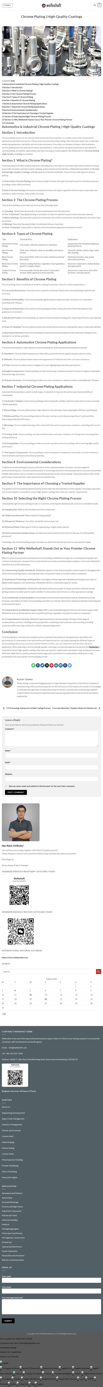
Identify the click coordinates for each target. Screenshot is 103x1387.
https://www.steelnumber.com (15, 957)
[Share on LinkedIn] (61, 665)
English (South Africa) (93, 1373)
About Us (6, 1107)
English (5, 1363)
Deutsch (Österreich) (31, 1368)
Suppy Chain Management (13, 1118)
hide (13, 81)
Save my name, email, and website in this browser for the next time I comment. (42, 786)
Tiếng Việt (24, 1384)
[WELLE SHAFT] (51, 5)
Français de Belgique (63, 1373)
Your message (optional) (12, 1298)
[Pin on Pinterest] (51, 665)
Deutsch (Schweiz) (51, 1368)
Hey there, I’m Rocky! (13, 845)
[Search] (95, 5)
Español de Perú (49, 1379)
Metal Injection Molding (12, 1160)
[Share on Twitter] (42, 665)
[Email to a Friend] (47, 665)
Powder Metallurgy (10, 1165)
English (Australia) (82, 1368)
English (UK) (66, 1368)
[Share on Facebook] (38, 665)
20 (46, 999)
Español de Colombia (68, 1379)
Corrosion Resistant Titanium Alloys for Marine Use (74, 708)
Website (8, 774)
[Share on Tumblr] (65, 665)
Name (8, 751)
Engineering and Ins (10, 1113)
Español (17, 1379)
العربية (82, 1379)
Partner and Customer (11, 1130)
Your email (6, 1287)
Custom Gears (8, 1154)
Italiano (77, 1373)
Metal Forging (8, 1142)
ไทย (33, 1384)
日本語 (91, 1379)
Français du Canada (33, 1373)
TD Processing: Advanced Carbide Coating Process (28, 708)
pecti (20, 1113)
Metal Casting (8, 1148)
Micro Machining (9, 1171)
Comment (9, 729)
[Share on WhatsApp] (33, 665)
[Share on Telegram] (70, 665)
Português (7, 1379)
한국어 (13, 1384)
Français (48, 1373)
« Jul (4, 1013)
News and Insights (10, 1177)
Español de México (31, 1379)
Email (8, 762)
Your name (6, 1276)
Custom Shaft (8, 1136)
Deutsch (19, 1373)
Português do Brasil (11, 1368)
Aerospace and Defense (12, 1193)
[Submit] (98, 971)
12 (31, 995)
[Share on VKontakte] (56, 665)
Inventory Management (12, 1124)
